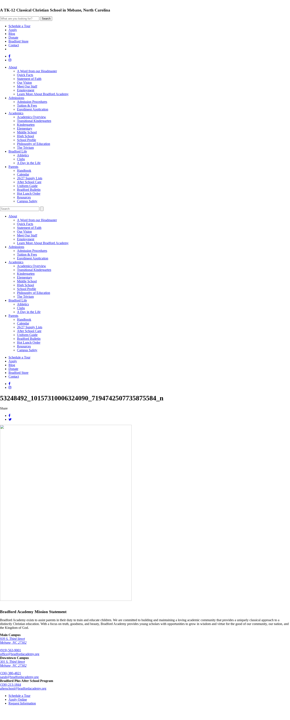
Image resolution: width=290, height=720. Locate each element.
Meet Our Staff (27, 86)
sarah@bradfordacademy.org (19, 677)
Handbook (24, 170)
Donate (13, 37)
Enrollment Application (32, 109)
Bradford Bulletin (29, 189)
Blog (11, 33)
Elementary (24, 128)
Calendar (23, 174)
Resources (24, 197)
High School (25, 136)
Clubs (21, 159)
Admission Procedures (32, 101)
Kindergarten (26, 124)
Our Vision (24, 82)
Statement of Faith (29, 79)
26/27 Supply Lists (29, 178)
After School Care (29, 182)
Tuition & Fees (27, 105)
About (12, 67)
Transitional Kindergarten (34, 121)
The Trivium (25, 147)
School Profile (26, 140)
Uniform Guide (27, 186)
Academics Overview (31, 117)
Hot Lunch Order (28, 193)
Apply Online (17, 699)
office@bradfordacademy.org (19, 654)
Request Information (22, 703)
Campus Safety (27, 201)
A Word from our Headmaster (37, 71)
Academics (15, 113)
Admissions (16, 98)
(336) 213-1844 (10, 684)
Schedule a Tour (19, 26)
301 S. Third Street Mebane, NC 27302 (13, 663)
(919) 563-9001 (10, 650)
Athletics (23, 155)
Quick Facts (25, 75)
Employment (25, 90)
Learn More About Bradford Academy (43, 94)
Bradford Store (18, 41)
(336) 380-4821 (10, 673)
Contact (13, 45)
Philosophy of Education (33, 144)
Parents (13, 167)
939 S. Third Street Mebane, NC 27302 (13, 640)
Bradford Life (17, 151)
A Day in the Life (29, 163)
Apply (12, 30)
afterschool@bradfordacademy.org (23, 688)
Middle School (27, 132)
